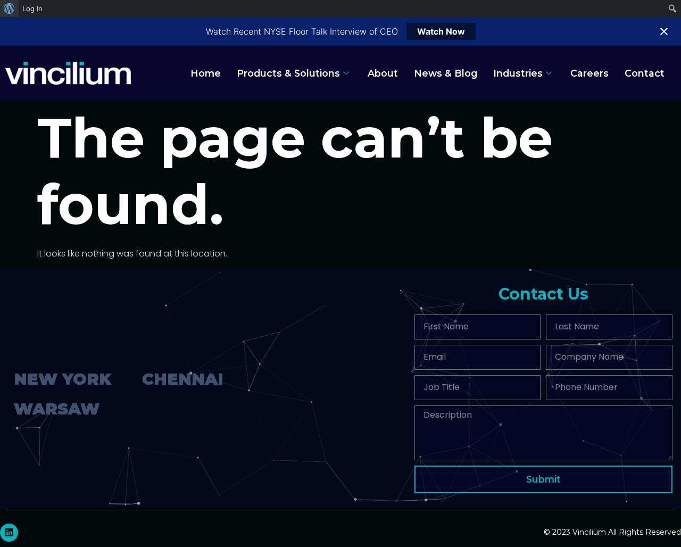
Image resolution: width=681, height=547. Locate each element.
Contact (645, 73)
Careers (589, 73)
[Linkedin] (9, 533)
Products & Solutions (288, 73)
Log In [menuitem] (32, 8)
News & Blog (445, 73)
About (383, 73)
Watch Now (441, 31)
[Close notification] (664, 31)
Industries (518, 73)
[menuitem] (9, 8)
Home (205, 73)
